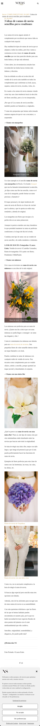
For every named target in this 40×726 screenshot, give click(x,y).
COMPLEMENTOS (14, 14)
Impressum (30, 723)
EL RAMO (25, 14)
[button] (37, 671)
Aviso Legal (22, 723)
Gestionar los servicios (19, 700)
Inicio (4, 14)
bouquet (34, 184)
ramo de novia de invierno (19, 344)
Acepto (20, 706)
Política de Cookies (19, 686)
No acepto (20, 712)
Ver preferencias (20, 719)
